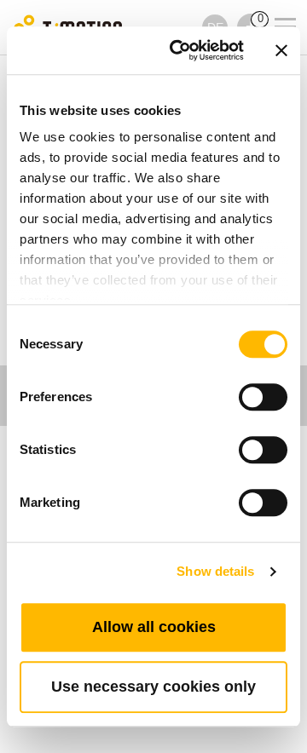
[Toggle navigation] (274, 4)
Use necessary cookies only (153, 686)
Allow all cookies (154, 626)
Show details (215, 571)
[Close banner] (281, 50)
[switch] (263, 397)
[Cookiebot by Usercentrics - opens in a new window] (180, 50)
